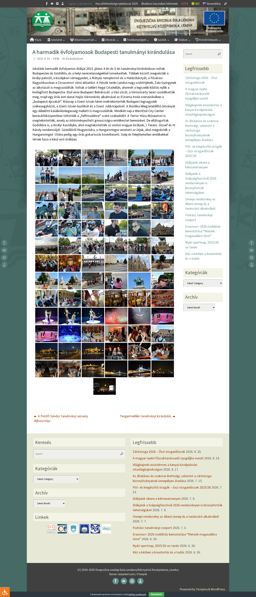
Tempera (202, 589)
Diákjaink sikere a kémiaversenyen (156, 498)
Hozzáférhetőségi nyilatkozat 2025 (116, 3)
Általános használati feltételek (159, 3)
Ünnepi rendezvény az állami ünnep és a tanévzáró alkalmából (200, 204)
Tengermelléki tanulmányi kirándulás (146, 416)
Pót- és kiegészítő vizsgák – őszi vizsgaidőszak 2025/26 (203, 151)
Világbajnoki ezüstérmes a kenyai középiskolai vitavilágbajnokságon (203, 110)
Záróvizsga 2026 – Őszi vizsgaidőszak (159, 451)
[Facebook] (46, 3)
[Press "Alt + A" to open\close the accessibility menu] (5, 592)
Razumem (156, 594)
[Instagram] (57, 3)
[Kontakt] (62, 3)
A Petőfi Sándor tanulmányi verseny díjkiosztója (61, 418)
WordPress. (218, 589)
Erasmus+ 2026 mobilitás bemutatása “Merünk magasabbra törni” (203, 231)
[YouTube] (52, 3)
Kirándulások (74, 58)
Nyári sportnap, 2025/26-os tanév (156, 546)
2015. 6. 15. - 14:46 (48, 58)
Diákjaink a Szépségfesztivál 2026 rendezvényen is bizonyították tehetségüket (200, 183)
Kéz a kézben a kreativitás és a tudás (158, 552)
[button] (128, 21)
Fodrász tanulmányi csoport (152, 528)
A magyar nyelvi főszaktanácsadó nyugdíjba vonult (197, 93)
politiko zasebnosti (137, 594)
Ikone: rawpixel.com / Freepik (128, 574)
